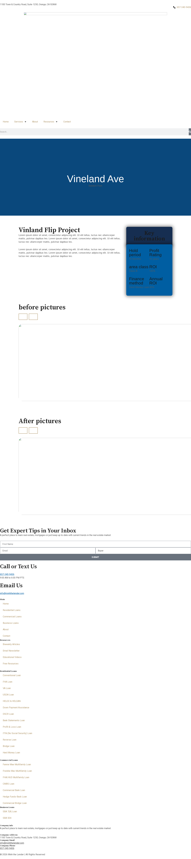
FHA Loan (7, 681)
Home (6, 121)
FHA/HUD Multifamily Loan (16, 777)
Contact (67, 121)
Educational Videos (12, 657)
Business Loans (11, 623)
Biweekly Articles (11, 644)
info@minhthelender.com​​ (12, 593)
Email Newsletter (11, 650)
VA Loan (7, 688)
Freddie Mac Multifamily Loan (17, 771)
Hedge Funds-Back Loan (15, 796)
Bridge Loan (9, 746)
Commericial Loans (12, 616)
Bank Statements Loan (14, 720)
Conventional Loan (12, 675)
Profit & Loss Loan (12, 727)
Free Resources (10, 663)
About (35, 121)
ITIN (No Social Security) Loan (17, 733)
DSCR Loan (8, 714)
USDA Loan (8, 694)
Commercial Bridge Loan (15, 803)
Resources (48, 121)
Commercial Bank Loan (14, 790)
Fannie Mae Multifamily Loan (17, 764)
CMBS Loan (8, 783)
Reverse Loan (9, 739)
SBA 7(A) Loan (10, 811)
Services (18, 121)
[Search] (190, 131)
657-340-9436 (7, 574)
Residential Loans (11, 610)
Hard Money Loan (11, 752)
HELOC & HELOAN (12, 701)
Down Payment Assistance (16, 707)
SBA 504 (7, 818)
